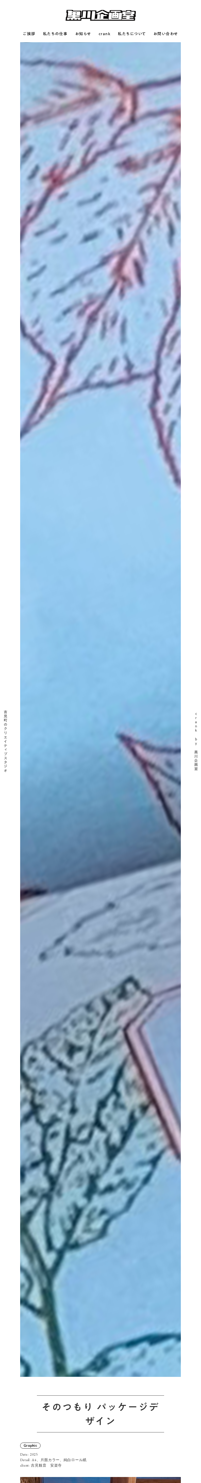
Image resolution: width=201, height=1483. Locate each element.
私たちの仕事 (55, 34)
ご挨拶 (29, 34)
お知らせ (83, 34)
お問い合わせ (165, 34)
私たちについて (132, 34)
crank (105, 34)
